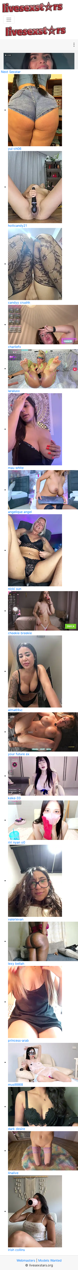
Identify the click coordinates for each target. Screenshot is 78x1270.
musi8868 (15, 1085)
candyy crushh (19, 302)
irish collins (16, 1250)
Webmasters (26, 1260)
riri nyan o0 (16, 842)
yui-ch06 (14, 149)
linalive (13, 1173)
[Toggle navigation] (8, 20)
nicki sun (14, 589)
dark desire (16, 1129)
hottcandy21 (17, 226)
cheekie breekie (20, 633)
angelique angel (20, 512)
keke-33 (14, 798)
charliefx (14, 347)
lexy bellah (16, 964)
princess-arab (18, 1040)
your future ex (18, 754)
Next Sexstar (11, 72)
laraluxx (14, 391)
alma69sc (15, 710)
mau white (16, 468)
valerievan (15, 919)
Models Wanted (50, 1260)
